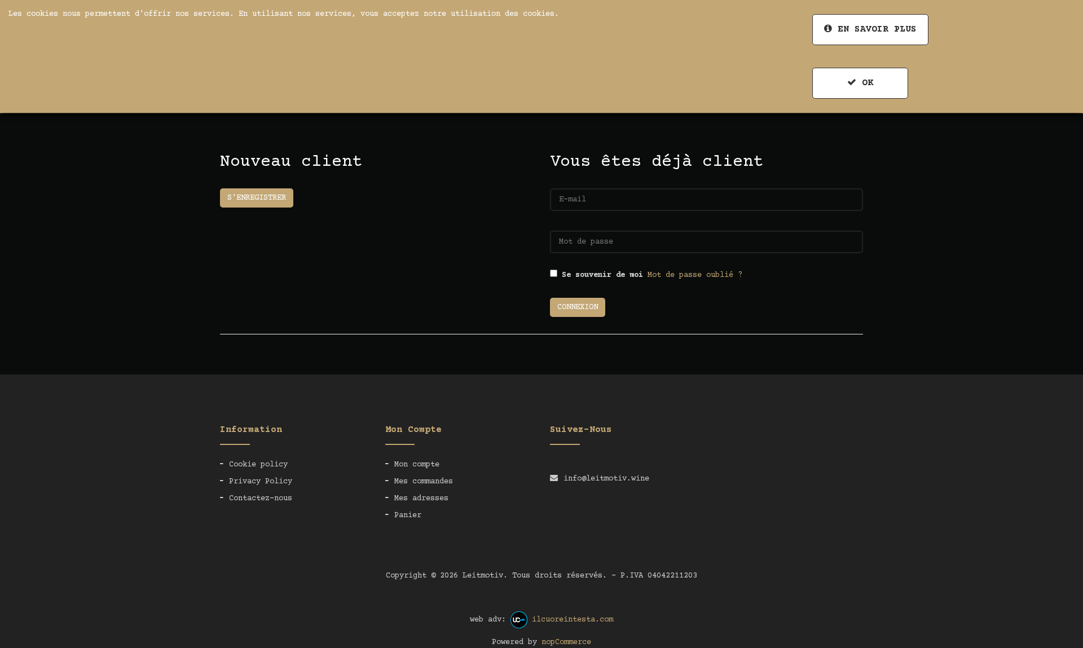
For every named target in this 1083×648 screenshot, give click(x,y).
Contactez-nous (260, 498)
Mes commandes (423, 481)
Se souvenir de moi (602, 275)
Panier (407, 515)
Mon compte (416, 464)
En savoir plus (874, 29)
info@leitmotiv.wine (606, 478)
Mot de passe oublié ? (695, 275)
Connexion (577, 307)
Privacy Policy (260, 481)
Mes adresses (421, 498)
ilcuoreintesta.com (572, 619)
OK (864, 83)
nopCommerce (566, 642)
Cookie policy (258, 464)
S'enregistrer (256, 197)
